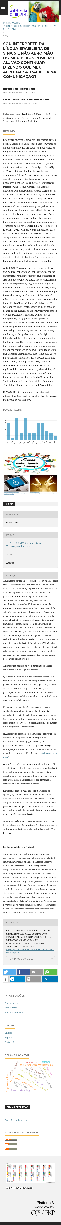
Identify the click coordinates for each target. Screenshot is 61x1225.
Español (9, 1037)
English (8, 1032)
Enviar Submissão (17, 1107)
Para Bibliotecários (14, 1012)
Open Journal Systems (16, 1120)
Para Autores (11, 1007)
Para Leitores (11, 1003)
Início (6, 23)
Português (10, 1042)
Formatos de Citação (20, 959)
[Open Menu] (3, 7)
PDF (10, 504)
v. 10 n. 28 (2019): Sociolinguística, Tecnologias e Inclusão (29, 27)
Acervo (16, 23)
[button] (9, 972)
